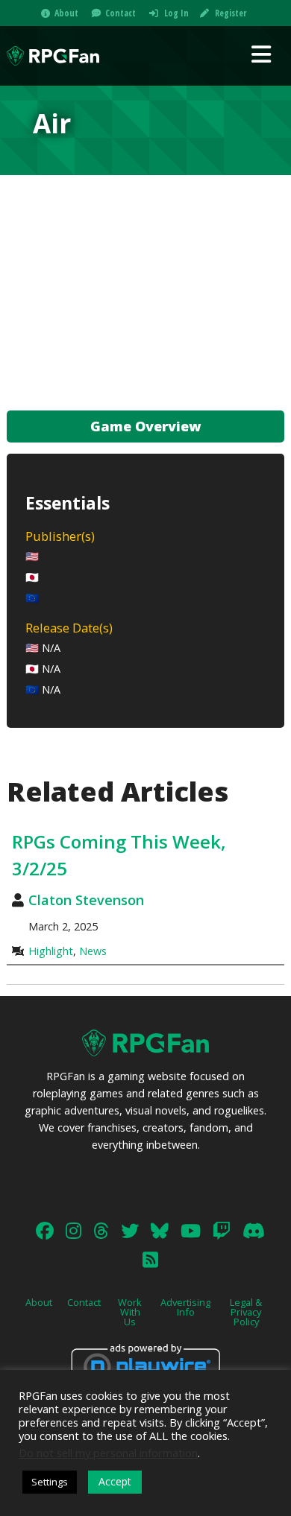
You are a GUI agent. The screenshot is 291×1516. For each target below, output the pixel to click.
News (93, 951)
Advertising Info (185, 1307)
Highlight (50, 951)
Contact (120, 13)
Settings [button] (49, 1481)
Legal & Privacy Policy (246, 1311)
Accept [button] (114, 1481)
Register (230, 13)
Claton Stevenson (86, 900)
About (66, 13)
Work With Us (130, 1311)
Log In (176, 13)
